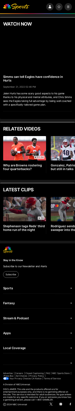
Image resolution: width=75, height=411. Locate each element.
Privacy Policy (36, 376)
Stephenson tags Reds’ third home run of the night (24, 228)
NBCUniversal (23, 384)
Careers (19, 373)
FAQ (48, 373)
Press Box (9, 376)
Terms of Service (52, 378)
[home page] (16, 7)
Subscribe (11, 274)
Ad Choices (21, 376)
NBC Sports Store (61, 373)
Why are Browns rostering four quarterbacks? (22, 167)
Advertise (8, 373)
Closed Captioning (34, 373)
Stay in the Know (13, 260)
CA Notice (36, 378)
